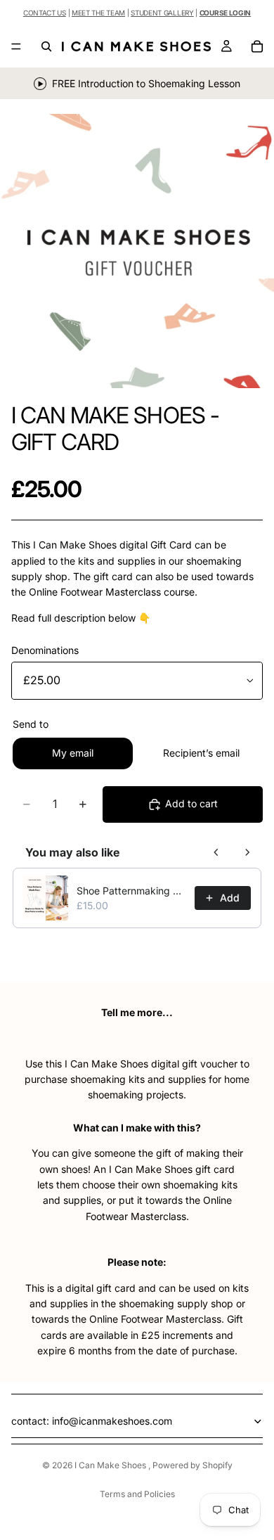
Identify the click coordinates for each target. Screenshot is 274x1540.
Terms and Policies (137, 1494)
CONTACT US (44, 12)
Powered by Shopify (192, 1465)
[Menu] (16, 46)
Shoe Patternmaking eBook (131, 891)
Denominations (45, 650)
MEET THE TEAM (98, 12)
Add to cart (191, 803)
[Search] (46, 46)
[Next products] (247, 852)
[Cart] (257, 46)
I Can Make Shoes (111, 1465)
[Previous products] (216, 852)
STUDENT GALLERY (162, 12)
